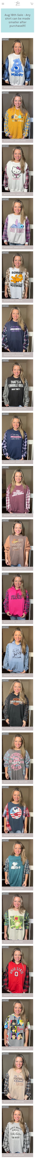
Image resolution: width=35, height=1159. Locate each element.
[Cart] (32, 4)
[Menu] (2, 4)
